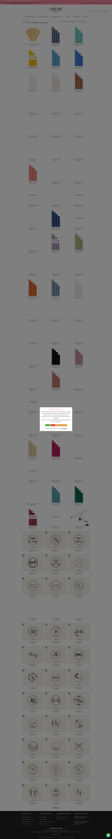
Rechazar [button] (53, 425)
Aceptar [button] (47, 425)
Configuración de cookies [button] (61, 425)
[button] (108, 835)
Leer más (65, 428)
